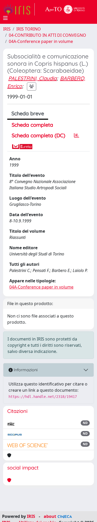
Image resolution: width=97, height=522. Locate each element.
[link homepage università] (65, 9)
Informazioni (25, 369)
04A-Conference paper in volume (41, 41)
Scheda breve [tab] (27, 113)
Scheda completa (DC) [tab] (38, 135)
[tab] (77, 135)
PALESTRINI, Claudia (32, 78)
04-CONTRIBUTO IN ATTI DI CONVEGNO (47, 35)
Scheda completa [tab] (32, 125)
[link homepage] (19, 9)
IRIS (7, 29)
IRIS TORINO (28, 29)
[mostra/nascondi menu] (5, 18)
